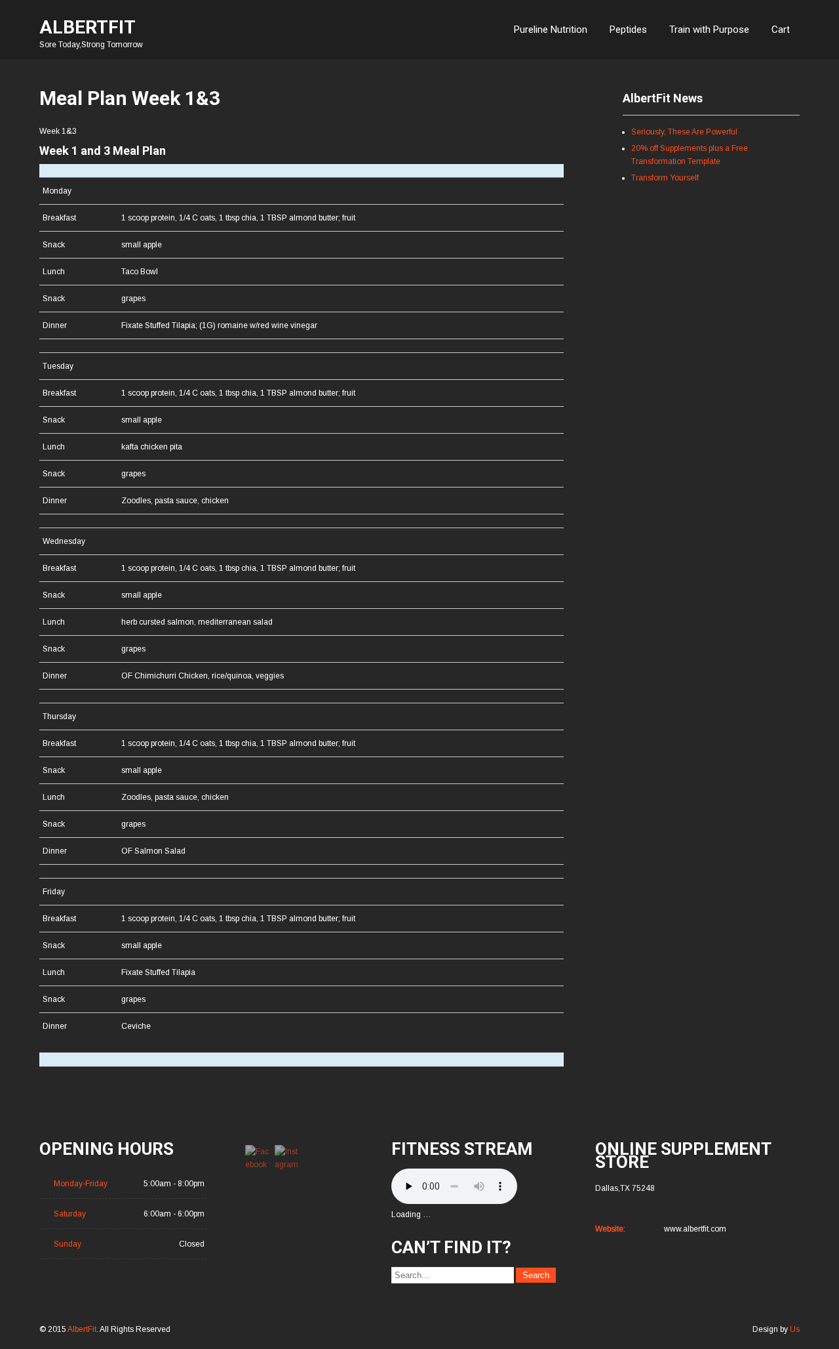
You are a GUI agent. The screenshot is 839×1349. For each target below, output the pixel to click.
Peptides (628, 29)
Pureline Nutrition (550, 29)
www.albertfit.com (695, 1229)
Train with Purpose (709, 29)
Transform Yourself (665, 177)
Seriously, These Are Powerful (684, 131)
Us (795, 1329)
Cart (780, 29)
